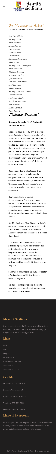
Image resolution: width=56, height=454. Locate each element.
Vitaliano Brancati (16, 72)
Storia (5, 345)
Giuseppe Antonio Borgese (19, 65)
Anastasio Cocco (15, 94)
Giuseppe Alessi (14, 39)
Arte (5, 349)
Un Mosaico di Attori (25, 26)
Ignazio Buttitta (15, 78)
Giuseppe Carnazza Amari (19, 91)
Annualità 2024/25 (11, 370)
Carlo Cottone (14, 111)
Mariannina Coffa (16, 98)
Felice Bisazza (14, 62)
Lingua (6, 353)
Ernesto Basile (14, 49)
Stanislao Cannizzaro (17, 81)
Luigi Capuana (14, 85)
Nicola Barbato (14, 46)
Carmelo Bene (14, 55)
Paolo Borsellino (15, 68)
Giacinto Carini (14, 88)
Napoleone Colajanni (17, 101)
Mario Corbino (14, 104)
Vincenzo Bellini (15, 52)
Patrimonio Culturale (12, 361)
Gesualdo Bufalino (16, 75)
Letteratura (8, 357)
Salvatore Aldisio (15, 36)
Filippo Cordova (15, 107)
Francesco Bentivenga (17, 59)
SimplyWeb (25, 451)
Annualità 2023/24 (11, 366)
